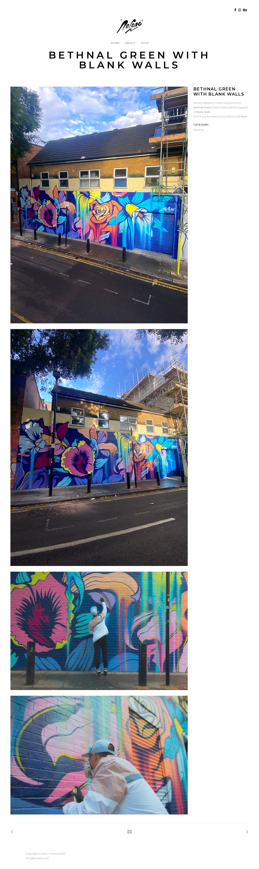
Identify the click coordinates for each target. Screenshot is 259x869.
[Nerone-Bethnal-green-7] (99, 205)
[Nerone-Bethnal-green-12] (99, 755)
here (244, 116)
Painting (198, 129)
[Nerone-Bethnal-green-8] (99, 447)
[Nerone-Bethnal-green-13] (99, 631)
